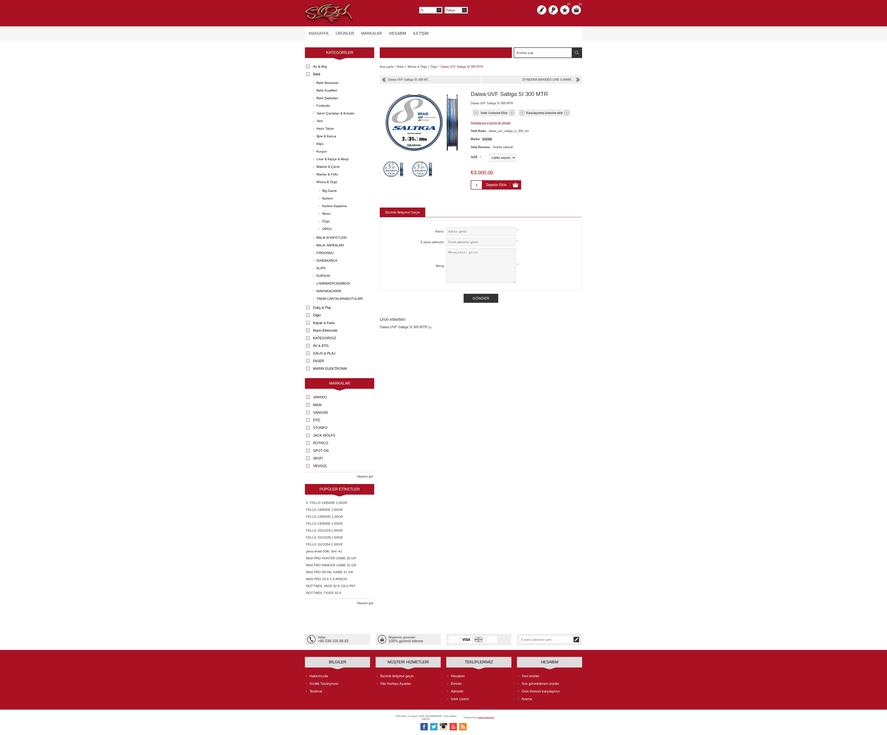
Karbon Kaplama (334, 206)
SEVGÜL (320, 466)
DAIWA (487, 139)
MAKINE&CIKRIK (328, 291)
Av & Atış (320, 66)
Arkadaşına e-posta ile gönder (491, 123)
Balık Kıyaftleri (326, 90)
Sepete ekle (496, 185)
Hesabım (458, 676)
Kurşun (321, 151)
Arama (577, 53)
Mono (326, 213)
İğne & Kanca (326, 136)
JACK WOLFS (324, 435)
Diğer (317, 315)
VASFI (318, 458)
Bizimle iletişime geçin (396, 676)
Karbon (327, 198)
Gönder (481, 298)
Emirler (456, 684)
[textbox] (543, 53)
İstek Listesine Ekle (494, 113)
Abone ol (576, 639)
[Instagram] (443, 726)
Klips (319, 144)
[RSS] (463, 726)
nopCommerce (486, 717)
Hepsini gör (365, 476)
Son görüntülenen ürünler (540, 684)
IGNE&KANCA (326, 260)
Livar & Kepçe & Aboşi (332, 159)
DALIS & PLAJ (324, 353)
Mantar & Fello (327, 174)
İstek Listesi (460, 699)
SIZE (475, 157)
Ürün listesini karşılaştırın (541, 691)
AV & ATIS (321, 346)
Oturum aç (553, 10)
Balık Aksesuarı (327, 83)
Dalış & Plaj (322, 307)
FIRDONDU (325, 253)
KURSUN (323, 276)
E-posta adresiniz (432, 242)
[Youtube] (453, 726)
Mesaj (440, 266)
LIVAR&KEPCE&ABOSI (333, 283)
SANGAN (320, 412)
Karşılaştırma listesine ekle (544, 113)
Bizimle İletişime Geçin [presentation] (402, 212)
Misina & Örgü (326, 182)
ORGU (327, 229)
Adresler (457, 691)
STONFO (320, 428)
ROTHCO (320, 443)
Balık (317, 74)
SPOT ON (321, 451)
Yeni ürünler (530, 676)
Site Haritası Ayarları (395, 684)
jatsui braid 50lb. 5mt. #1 (324, 551)
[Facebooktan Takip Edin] (424, 726)
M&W (317, 405)
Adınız (439, 231)
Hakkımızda (319, 676)
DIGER (318, 361)
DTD (316, 420)
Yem (319, 121)
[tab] (402, 212)
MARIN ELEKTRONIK (330, 369)
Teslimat (316, 691)
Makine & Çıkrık (328, 166)
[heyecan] (433, 726)
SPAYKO (320, 397)
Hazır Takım (325, 128)
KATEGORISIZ (324, 338)
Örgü (326, 221)
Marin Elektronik (325, 330)
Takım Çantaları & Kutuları (335, 113)
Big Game (329, 191)
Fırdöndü (323, 105)
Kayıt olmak (541, 10)
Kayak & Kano (324, 323)
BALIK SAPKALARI (330, 245)
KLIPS (320, 268)
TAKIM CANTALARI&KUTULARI (339, 298)
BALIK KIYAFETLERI (331, 237)
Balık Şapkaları (327, 98)
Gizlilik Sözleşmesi (324, 684)
